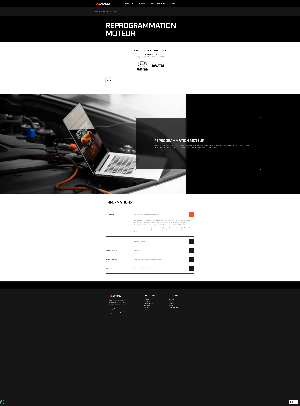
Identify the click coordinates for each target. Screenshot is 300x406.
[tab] (150, 213)
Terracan (108, 80)
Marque (138, 57)
